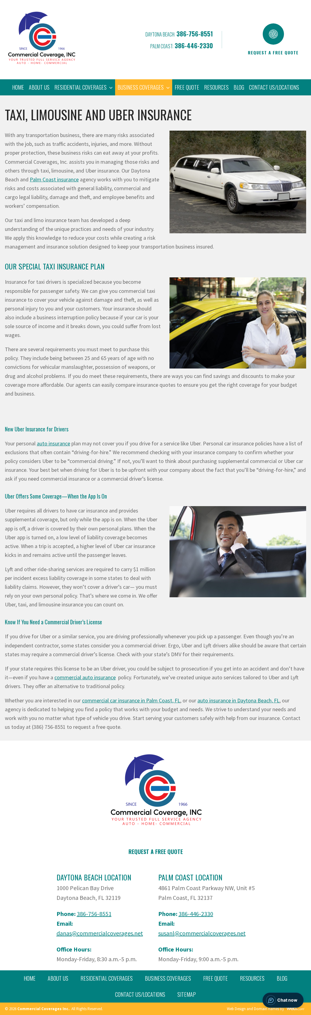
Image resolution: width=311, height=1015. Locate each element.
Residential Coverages (106, 978)
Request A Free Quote (155, 852)
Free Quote (187, 87)
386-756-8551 (194, 33)
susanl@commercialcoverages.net (202, 933)
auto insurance (53, 443)
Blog (239, 87)
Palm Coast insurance (54, 179)
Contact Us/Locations (274, 87)
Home (18, 87)
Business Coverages (168, 978)
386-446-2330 (194, 45)
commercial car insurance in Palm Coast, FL (131, 700)
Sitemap (186, 994)
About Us (39, 87)
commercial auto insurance (85, 677)
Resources (216, 87)
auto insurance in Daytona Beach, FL (238, 700)
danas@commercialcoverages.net (99, 933)
